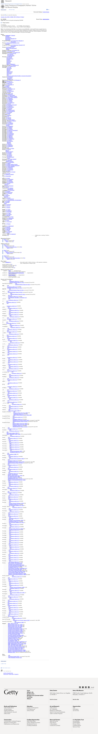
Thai (9, 173)
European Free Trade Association (13, 257)
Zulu (10, 92)
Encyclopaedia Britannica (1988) (15, 566)
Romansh (9, 73)
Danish (13, 35)
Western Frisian (13, 96)
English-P (10, 47)
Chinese (10, 82)
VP (10, 280)
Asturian (8, 62)
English (15, 50)
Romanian (9, 68)
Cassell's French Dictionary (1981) (16, 520)
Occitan (10, 131)
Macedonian (10, 189)
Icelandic (10, 105)
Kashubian (11, 162)
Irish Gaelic (11, 91)
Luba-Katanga (12, 111)
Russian (17, 80)
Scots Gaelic (12, 95)
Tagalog (11, 122)
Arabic (11, 84)
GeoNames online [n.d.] (14, 281)
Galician (8, 63)
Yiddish (10, 180)
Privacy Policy (11, 674)
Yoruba (13, 171)
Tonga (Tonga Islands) (12, 97)
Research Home (4, 3)
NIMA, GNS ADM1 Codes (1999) (13, 434)
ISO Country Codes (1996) (14, 410)
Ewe (13, 148)
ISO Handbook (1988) (12, 454)
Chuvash (11, 181)
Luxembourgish (11, 55)
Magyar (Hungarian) (13, 130)
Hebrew (9, 89)
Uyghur (9, 214)
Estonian (9, 115)
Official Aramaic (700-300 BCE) (14, 200)
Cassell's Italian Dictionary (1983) (16, 528)
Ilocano (10, 154)
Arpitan (10, 128)
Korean (10, 193)
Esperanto (11, 134)
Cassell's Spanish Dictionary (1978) (16, 503)
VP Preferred (14, 474)
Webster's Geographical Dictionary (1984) (17, 479)
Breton (8, 70)
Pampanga (9, 155)
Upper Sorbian (13, 159)
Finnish (8, 113)
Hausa (9, 149)
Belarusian (11, 218)
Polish (8, 158)
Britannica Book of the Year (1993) (20, 424)
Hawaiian (10, 98)
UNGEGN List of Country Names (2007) (21, 420)
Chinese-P (9, 81)
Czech (9, 117)
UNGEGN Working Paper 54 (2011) (16, 282)
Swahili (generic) (9, 151)
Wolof (10, 100)
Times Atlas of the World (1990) (15, 570)
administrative (46, 19)
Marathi (7, 202)
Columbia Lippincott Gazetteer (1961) (16, 565)
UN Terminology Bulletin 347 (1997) (17, 592)
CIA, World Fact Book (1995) (14, 476)
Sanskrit (7, 195)
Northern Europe (9, 252)
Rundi (10, 121)
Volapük (9, 109)
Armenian (12, 190)
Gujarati (8, 227)
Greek (10, 219)
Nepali (7, 186)
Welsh (9, 163)
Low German (10, 54)
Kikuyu (7, 150)
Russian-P (9, 79)
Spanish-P (9, 58)
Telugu (8, 232)
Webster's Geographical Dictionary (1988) (17, 574)
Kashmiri (6, 196)
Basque (8, 69)
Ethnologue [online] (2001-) (14, 656)
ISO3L (8, 85)
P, (20, 246)
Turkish (7, 125)
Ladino (10, 139)
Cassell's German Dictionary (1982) (17, 587)
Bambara (10, 167)
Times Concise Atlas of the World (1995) (16, 571)
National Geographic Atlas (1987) (15, 569)
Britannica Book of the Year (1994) (15, 475)
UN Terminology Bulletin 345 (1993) (16, 505)
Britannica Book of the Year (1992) (20, 412)
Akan (9, 170)
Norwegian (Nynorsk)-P (12, 42)
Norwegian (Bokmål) (18, 40)
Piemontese (9, 72)
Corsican (11, 168)
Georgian (11, 182)
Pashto (8, 191)
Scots (9, 103)
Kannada (9, 211)
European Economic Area (11, 246)
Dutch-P (11, 66)
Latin (10, 67)
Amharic (6, 184)
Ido (7, 74)
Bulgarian (9, 78)
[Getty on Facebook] (80, 687)
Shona (7, 49)
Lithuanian (11, 133)
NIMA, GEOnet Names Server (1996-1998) (22, 415)
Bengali (8, 215)
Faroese (7, 43)
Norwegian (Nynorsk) (18, 45)
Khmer (8, 205)
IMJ (9, 295)
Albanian (10, 136)
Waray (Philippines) (11, 64)
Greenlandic (8, 37)
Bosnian (9, 142)
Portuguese (9, 57)
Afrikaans (11, 99)
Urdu (8, 220)
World (5, 239)
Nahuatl (10, 56)
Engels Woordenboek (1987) (16, 451)
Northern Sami (11, 107)
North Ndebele (11, 166)
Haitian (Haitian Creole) (12, 164)
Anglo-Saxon (11, 119)
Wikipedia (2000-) (11, 652)
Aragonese (9, 60)
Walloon (10, 127)
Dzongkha (8, 176)
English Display (46, 11)
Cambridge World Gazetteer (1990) (16, 458)
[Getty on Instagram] (86, 687)
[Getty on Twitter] (83, 687)
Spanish (14, 65)
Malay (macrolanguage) (11, 48)
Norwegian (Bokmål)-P (10, 38)
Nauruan (10, 160)
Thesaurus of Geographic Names (16, 3)
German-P (11, 53)
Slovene (9, 143)
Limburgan (11, 102)
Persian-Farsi (9, 192)
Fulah (10, 153)
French (16, 52)
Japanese (11, 198)
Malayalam (11, 226)
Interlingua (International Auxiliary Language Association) (19, 75)
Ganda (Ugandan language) (13, 165)
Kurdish (9, 152)
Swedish (7, 36)
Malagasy (10, 145)
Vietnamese (9, 94)
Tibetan (8, 207)
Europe (6, 240)
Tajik (9, 213)
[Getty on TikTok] (89, 687)
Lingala (10, 112)
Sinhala (10, 231)
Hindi (5, 203)
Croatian (11, 141)
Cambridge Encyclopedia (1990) (15, 563)
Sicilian (10, 129)
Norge (7, 241)
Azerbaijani (10, 124)
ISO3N (9, 87)
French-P (10, 51)
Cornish (10, 108)
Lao (7, 194)
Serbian (11, 188)
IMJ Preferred (17, 562)
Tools (8, 3)
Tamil (8, 178)
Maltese (10, 135)
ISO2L (7, 86)
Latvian (10, 132)
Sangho (9, 144)
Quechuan (11, 169)
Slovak (9, 118)
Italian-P (8, 71)
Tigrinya (8, 183)
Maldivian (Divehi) (9, 174)
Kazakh (11, 76)
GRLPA (9, 474)
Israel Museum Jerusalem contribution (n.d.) (17, 297)
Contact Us (16, 674)
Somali (10, 101)
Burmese (9, 221)
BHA (10, 519)
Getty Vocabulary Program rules (15, 657)
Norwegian (8, 39)
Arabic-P (9, 83)
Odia (8, 230)
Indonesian (11, 157)
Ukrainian (11, 179)
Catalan (8, 59)
